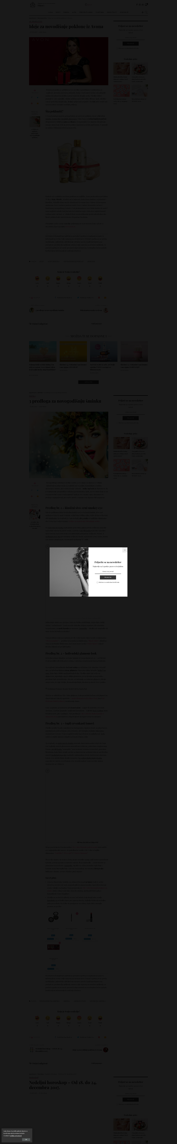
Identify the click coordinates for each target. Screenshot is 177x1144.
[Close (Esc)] (124, 550)
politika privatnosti (16, 1136)
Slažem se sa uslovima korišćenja (109, 582)
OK (26, 1140)
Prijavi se (107, 577)
